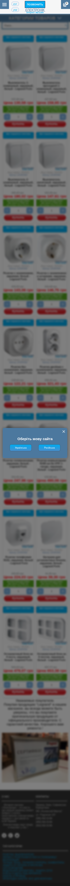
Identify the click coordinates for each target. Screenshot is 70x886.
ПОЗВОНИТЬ (35, 4)
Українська (21, 447)
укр (15, 9)
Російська (49, 447)
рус (15, 3)
